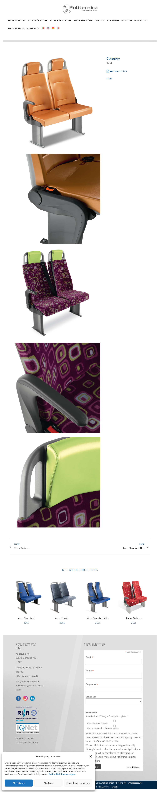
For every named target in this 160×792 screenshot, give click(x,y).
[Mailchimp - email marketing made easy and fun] (133, 767)
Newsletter (91, 712)
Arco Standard (26, 618)
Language (91, 696)
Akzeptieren (19, 783)
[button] (90, 756)
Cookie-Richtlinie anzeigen (61, 774)
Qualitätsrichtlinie (24, 738)
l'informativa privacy (104, 733)
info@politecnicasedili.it (27, 681)
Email (89, 657)
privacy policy (125, 737)
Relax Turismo (134, 618)
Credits (115, 786)
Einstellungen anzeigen (78, 783)
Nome (90, 670)
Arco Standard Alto (98, 618)
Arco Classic (62, 618)
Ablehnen (48, 783)
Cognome (92, 684)
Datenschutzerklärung (27, 742)
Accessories (118, 71)
